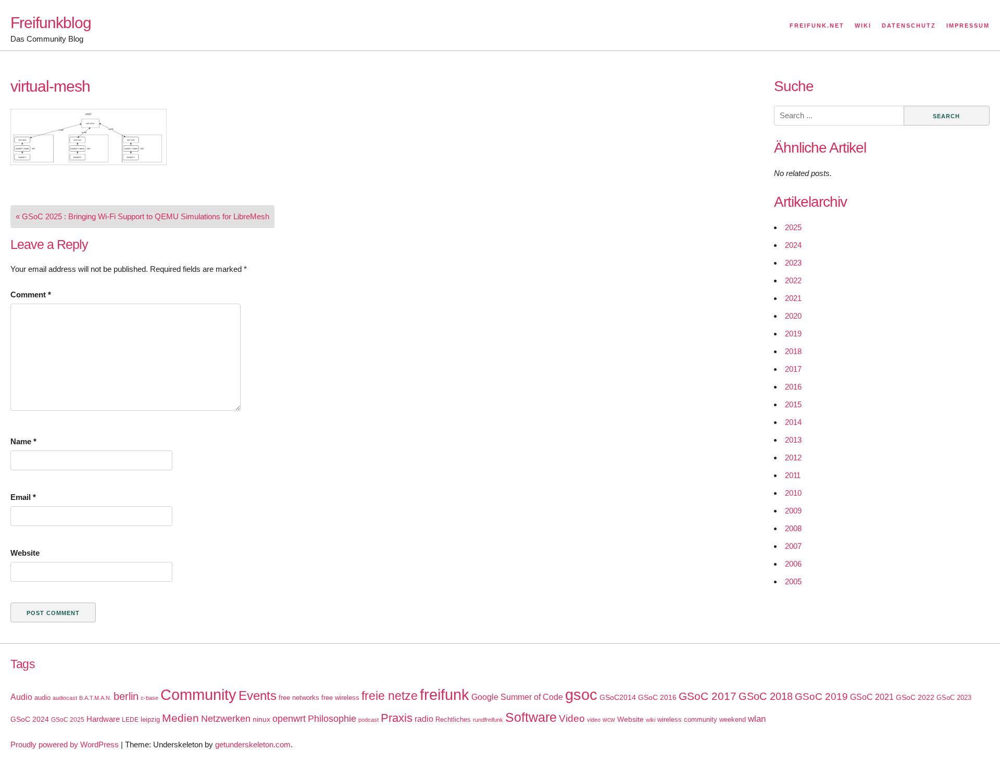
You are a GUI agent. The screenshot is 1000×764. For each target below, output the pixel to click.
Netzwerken (226, 718)
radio (424, 719)
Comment (30, 294)
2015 (793, 404)
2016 (793, 386)
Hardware (103, 719)
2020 (793, 315)
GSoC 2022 (915, 697)
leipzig (150, 719)
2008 (793, 528)
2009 (793, 510)
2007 (793, 546)
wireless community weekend (701, 719)
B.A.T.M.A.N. (95, 698)
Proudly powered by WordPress (64, 744)
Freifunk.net (817, 25)
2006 (793, 563)
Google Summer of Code (517, 697)
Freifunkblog (50, 22)
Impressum (968, 25)
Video (572, 718)
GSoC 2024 (29, 719)
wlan (757, 719)
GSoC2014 (617, 697)
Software (531, 717)
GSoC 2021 (872, 697)
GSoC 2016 (657, 697)
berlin (126, 696)
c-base (149, 698)
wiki (650, 720)
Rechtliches (453, 719)
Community (198, 694)
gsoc (581, 694)
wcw (609, 719)
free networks (299, 698)
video (594, 720)
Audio (21, 697)
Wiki (863, 25)
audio (42, 698)
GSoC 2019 (821, 696)
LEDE (130, 719)
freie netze (389, 696)
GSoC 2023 (953, 698)
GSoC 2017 (707, 696)
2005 (793, 581)
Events (258, 695)
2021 (793, 298)
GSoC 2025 (67, 719)
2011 (793, 475)
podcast (368, 720)
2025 (793, 227)
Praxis (397, 717)
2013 (793, 439)
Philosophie (332, 718)
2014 (793, 422)
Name (23, 441)
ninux (261, 719)
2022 (793, 280)
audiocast (65, 698)
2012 (793, 457)
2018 (793, 351)
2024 (793, 245)
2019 (793, 333)
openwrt (289, 718)
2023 (793, 262)
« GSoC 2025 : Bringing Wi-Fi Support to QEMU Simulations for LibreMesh (142, 216)
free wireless (340, 698)
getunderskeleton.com (253, 744)
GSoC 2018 (766, 696)
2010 (793, 493)
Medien (180, 718)
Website (25, 552)
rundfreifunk (488, 720)
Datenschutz (909, 25)
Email (23, 497)
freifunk (444, 694)
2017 (793, 369)
